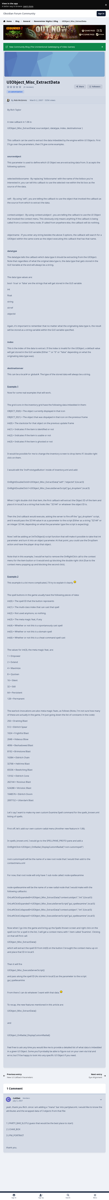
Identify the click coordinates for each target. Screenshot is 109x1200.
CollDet (16, 1098)
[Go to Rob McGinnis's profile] (8, 100)
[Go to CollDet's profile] (8, 1099)
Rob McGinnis (20, 100)
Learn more (5, 4)
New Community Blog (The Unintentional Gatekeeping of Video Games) (42, 46)
